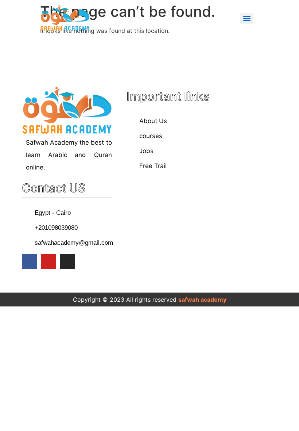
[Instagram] (67, 261)
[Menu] (246, 18)
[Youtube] (48, 261)
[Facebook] (29, 261)
